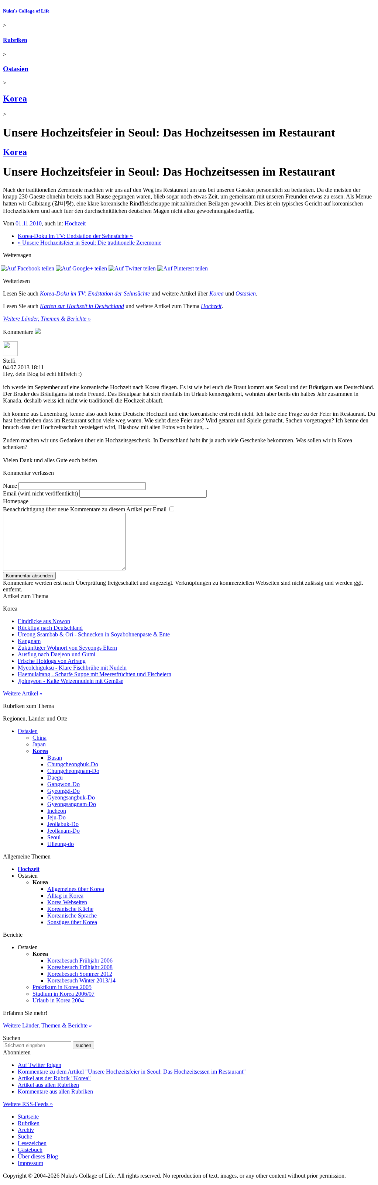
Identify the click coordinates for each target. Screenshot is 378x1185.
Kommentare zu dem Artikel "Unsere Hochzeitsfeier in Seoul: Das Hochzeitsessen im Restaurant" (132, 1071)
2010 (36, 223)
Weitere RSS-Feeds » (28, 1104)
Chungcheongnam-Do (73, 771)
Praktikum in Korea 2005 (62, 987)
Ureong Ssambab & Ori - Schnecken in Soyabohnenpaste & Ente (94, 634)
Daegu (55, 777)
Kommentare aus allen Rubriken (55, 1091)
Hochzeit (75, 223)
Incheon (56, 811)
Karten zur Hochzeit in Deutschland (82, 306)
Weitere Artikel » (22, 693)
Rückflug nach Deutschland (50, 628)
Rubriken (15, 40)
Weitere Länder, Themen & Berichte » (47, 318)
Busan (54, 757)
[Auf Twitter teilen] (132, 268)
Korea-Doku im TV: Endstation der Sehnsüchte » (75, 236)
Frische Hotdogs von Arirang (52, 661)
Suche (25, 1136)
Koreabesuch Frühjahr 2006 (80, 960)
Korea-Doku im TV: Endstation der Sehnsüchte (95, 293)
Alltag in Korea (65, 895)
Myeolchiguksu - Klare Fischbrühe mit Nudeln (72, 667)
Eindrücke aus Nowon (44, 621)
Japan (39, 744)
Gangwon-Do (63, 784)
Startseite (28, 1116)
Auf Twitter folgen (39, 1065)
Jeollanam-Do (63, 831)
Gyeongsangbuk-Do (71, 797)
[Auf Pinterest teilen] (182, 268)
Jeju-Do (56, 817)
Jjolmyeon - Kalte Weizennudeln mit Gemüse (70, 681)
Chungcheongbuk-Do (72, 764)
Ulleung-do (60, 844)
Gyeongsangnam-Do (71, 804)
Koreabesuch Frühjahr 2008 (80, 967)
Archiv (26, 1130)
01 (18, 223)
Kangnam (29, 641)
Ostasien (15, 69)
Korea (15, 98)
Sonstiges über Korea (72, 922)
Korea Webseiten (67, 902)
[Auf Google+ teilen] (81, 268)
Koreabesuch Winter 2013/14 (81, 980)
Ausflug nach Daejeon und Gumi (56, 654)
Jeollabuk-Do (63, 824)
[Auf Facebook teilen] (27, 268)
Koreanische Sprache (72, 915)
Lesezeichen (32, 1143)
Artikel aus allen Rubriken (48, 1085)
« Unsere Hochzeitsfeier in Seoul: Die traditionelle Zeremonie (89, 242)
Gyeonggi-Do (63, 791)
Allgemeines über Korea (75, 889)
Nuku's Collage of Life (26, 11)
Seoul (54, 837)
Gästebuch (30, 1150)
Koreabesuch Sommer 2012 (79, 974)
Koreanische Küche (70, 909)
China (39, 738)
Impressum (30, 1163)
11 (25, 223)
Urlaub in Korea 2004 (58, 1000)
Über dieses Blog (38, 1156)
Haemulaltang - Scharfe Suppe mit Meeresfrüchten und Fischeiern (94, 674)
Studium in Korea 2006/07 (63, 994)
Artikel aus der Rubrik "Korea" (54, 1078)
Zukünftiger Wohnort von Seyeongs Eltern (67, 648)
